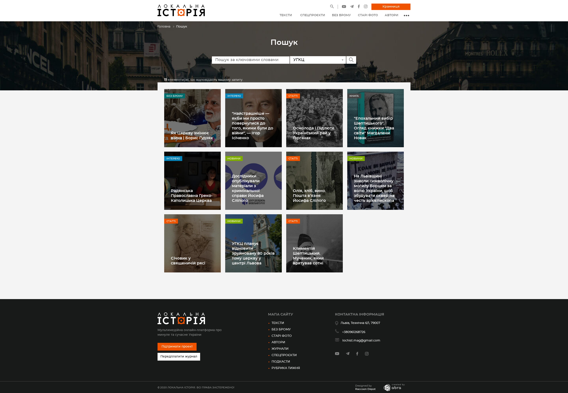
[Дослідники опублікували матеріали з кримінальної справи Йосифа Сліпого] (253, 181)
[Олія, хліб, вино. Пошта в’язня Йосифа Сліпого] (314, 181)
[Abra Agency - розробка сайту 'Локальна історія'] (396, 387)
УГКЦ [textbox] (298, 60)
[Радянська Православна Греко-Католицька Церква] (192, 181)
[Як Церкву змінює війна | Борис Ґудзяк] (192, 118)
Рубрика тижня (286, 368)
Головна (164, 26)
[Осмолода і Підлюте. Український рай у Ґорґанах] (314, 118)
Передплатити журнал (178, 356)
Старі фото (282, 335)
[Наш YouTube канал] (344, 7)
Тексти (278, 323)
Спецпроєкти (284, 355)
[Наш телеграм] (352, 7)
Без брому (281, 329)
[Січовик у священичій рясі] (192, 243)
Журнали (280, 348)
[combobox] (318, 60)
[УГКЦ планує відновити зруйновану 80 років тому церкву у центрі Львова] (253, 243)
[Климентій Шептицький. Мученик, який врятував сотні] (314, 243)
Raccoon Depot (365, 389)
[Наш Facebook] (359, 7)
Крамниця (391, 6)
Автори (278, 342)
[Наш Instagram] (365, 7)
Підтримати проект (177, 346)
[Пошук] (332, 7)
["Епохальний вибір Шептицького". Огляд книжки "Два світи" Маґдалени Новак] (375, 118)
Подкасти (281, 361)
